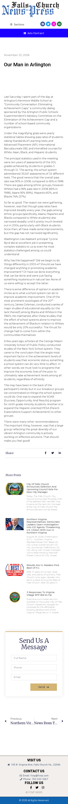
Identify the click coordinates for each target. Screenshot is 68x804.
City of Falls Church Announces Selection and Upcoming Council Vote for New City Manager (42, 488)
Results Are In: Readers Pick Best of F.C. (43, 566)
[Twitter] (48, 24)
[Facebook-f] (31, 787)
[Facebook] (42, 24)
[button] (17, 24)
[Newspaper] (59, 24)
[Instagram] (53, 24)
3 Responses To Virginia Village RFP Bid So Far (40, 593)
